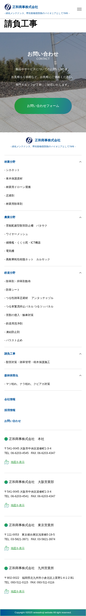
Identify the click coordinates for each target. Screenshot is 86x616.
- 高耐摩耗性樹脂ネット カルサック (27, 259)
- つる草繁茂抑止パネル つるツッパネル (28, 306)
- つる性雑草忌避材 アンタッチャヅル (28, 298)
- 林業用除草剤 (13, 203)
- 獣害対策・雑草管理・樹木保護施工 (27, 362)
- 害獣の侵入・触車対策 (18, 315)
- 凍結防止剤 (12, 332)
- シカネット (12, 170)
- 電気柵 (9, 251)
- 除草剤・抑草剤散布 (17, 281)
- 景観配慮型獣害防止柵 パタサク (25, 225)
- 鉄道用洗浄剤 (13, 323)
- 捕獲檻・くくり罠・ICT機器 (22, 242)
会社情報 (9, 399)
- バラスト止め (13, 340)
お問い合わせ (12, 421)
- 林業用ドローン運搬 (17, 187)
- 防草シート (12, 289)
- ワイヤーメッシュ (16, 234)
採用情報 (9, 410)
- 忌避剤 (9, 195)
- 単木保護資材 (13, 178)
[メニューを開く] (79, 9)
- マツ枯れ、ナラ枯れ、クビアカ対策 (27, 384)
